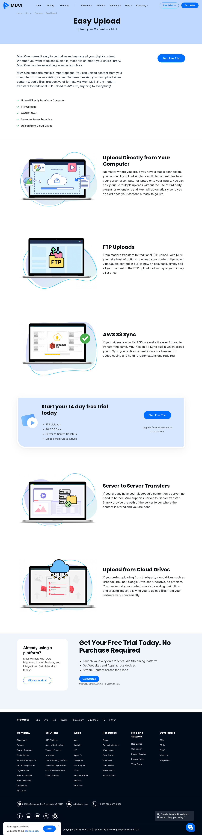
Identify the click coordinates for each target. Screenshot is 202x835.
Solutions (114, 5)
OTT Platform (51, 740)
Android (77, 745)
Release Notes (137, 759)
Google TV (78, 760)
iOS (75, 750)
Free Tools (107, 760)
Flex (54, 719)
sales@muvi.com (81, 804)
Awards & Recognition (26, 760)
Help (127, 5)
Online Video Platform (55, 770)
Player (112, 719)
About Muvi (22, 740)
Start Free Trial (171, 58)
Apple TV (78, 755)
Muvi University (24, 780)
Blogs (105, 740)
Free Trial (168, 5)
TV (103, 719)
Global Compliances (26, 765)
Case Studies (108, 755)
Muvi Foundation (24, 775)
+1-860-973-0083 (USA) (110, 804)
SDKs (162, 745)
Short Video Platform (54, 745)
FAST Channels (52, 775)
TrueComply (77, 719)
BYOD (162, 750)
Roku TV (78, 780)
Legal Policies (23, 770)
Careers (20, 745)
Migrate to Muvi (37, 680)
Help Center (136, 744)
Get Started (89, 678)
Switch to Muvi (109, 775)
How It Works (109, 770)
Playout (63, 719)
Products (86, 5)
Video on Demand (53, 750)
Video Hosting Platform (55, 765)
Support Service (138, 754)
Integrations (165, 760)
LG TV (77, 770)
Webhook (164, 755)
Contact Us (22, 785)
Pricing (50, 5)
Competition (108, 765)
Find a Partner (23, 755)
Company (141, 5)
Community (136, 749)
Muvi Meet (92, 719)
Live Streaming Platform (56, 760)
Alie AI (100, 5)
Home (19, 13)
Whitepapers (108, 750)
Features (64, 5)
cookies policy (32, 830)
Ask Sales (190, 5)
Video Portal (136, 764)
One (38, 5)
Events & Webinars (111, 745)
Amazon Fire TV (81, 775)
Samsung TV (79, 765)
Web (76, 740)
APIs (162, 740)
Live (46, 719)
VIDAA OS (78, 785)
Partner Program (24, 750)
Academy (49, 755)
